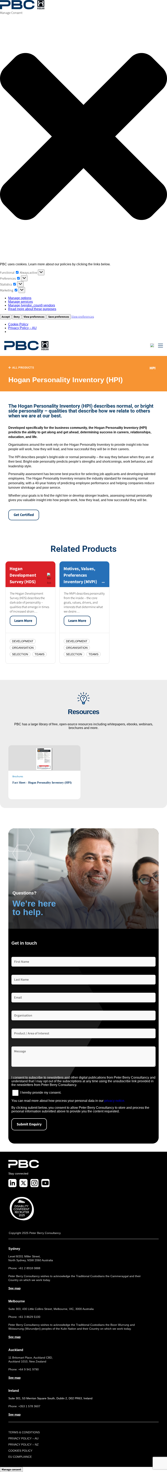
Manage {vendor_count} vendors (31, 305)
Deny (17, 317)
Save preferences (58, 317)
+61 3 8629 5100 (29, 1316)
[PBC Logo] (26, 345)
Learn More (23, 620)
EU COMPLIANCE (20, 1456)
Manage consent (11, 1469)
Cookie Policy (18, 324)
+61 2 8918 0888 (29, 1268)
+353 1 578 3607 (29, 1406)
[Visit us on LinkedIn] (12, 1183)
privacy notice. (114, 1100)
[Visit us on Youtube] (45, 1183)
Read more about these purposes (32, 309)
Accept (6, 317)
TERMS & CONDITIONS (24, 1432)
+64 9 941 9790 (28, 1369)
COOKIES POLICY (20, 1450)
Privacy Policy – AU (22, 328)
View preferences (34, 317)
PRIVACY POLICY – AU (23, 1438)
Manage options (19, 298)
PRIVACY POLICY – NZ (23, 1444)
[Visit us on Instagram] (34, 1183)
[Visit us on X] (23, 1183)
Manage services (20, 301)
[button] (83, 137)
